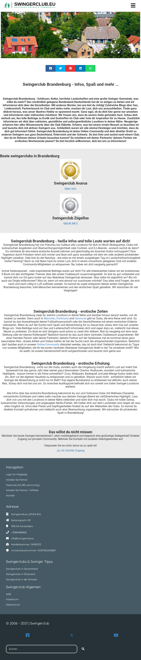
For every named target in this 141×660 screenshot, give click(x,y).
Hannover (81, 318)
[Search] (83, 649)
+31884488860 (19, 532)
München (49, 318)
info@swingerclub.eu (22, 538)
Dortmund (62, 318)
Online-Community (48, 344)
